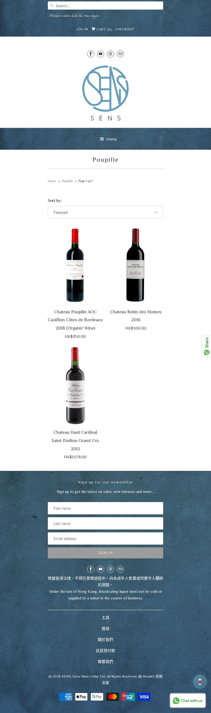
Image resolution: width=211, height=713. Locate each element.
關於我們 (105, 639)
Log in (82, 29)
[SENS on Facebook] (90, 54)
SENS (66, 676)
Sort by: (55, 200)
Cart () (103, 29)
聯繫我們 (105, 661)
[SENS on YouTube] (100, 54)
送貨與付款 (105, 650)
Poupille (106, 159)
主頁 (105, 617)
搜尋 (105, 628)
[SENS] (105, 93)
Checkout (124, 29)
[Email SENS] (120, 54)
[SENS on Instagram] (110, 54)
